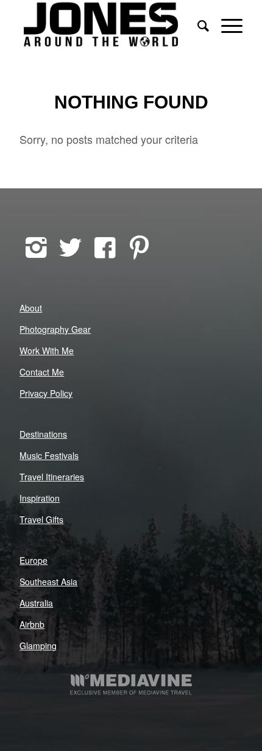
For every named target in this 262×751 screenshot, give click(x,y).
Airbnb (31, 624)
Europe (33, 560)
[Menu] (226, 24)
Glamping (38, 645)
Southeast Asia (48, 581)
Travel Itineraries (51, 477)
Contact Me (41, 372)
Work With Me (46, 350)
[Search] (197, 24)
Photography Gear (55, 329)
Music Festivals (49, 455)
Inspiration (39, 498)
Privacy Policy (46, 393)
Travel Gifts (41, 519)
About (30, 308)
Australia (36, 603)
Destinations (43, 434)
